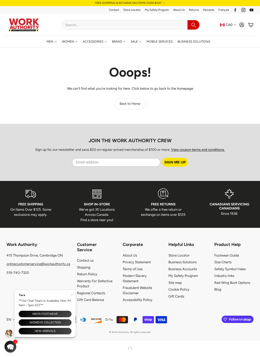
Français (223, 10)
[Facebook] (235, 10)
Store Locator (132, 10)
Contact (114, 10)
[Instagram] (243, 10)
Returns (194, 10)
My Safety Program (157, 10)
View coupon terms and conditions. (198, 150)
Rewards (208, 10)
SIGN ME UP (175, 162)
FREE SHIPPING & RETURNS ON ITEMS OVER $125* (128, 3)
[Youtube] (251, 10)
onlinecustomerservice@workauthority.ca (38, 264)
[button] (130, 25)
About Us (179, 10)
